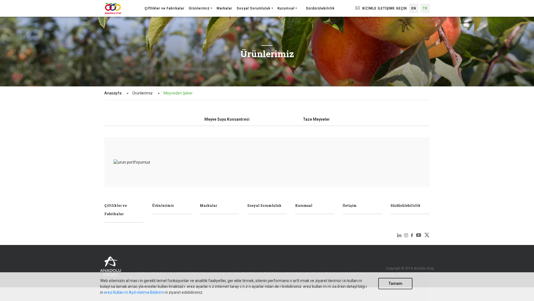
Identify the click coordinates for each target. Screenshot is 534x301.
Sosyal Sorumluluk (264, 205)
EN (413, 8)
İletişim (350, 205)
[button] (301, 6)
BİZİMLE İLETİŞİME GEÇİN (384, 8)
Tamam (395, 283)
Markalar (208, 205)
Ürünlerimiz (163, 205)
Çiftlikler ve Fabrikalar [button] (164, 8)
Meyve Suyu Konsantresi (226, 119)
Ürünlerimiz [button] (199, 8)
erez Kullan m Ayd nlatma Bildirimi (134, 292)
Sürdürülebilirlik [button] (320, 8)
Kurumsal (303, 205)
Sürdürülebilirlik (405, 205)
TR (425, 8)
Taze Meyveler (316, 119)
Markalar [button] (224, 8)
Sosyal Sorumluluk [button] (253, 8)
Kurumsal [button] (286, 8)
